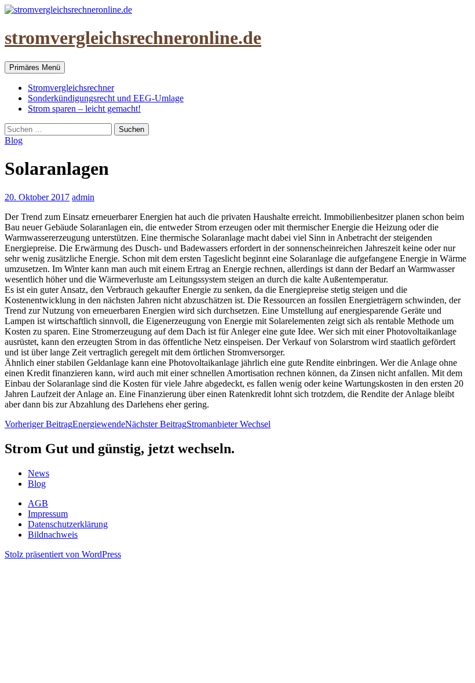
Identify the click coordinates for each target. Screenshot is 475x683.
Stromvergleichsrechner (71, 88)
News (38, 473)
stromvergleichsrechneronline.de (133, 37)
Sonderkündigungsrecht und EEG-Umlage (106, 98)
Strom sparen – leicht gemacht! (84, 108)
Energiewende (65, 424)
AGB (38, 503)
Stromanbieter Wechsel (198, 424)
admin (83, 197)
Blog (14, 140)
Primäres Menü (34, 67)
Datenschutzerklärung (68, 524)
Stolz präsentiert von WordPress (63, 554)
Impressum (48, 514)
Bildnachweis (53, 534)
